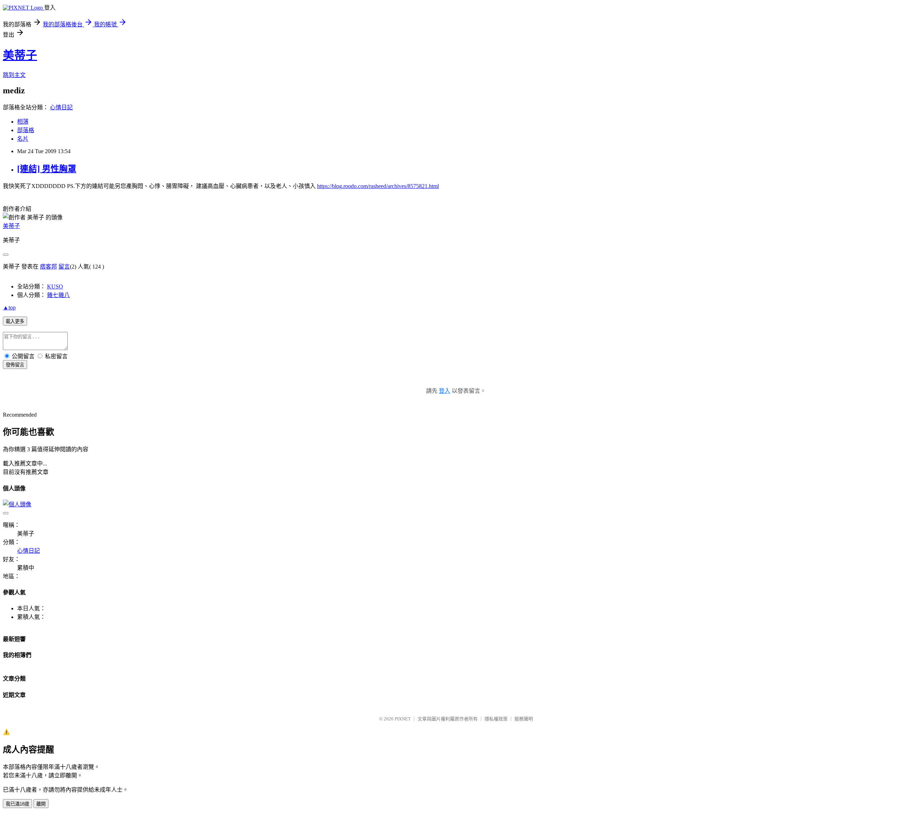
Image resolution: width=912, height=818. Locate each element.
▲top (9, 307)
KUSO (55, 286)
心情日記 (61, 107)
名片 (22, 139)
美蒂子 (20, 55)
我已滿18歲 (17, 804)
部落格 (25, 130)
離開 (41, 804)
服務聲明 (523, 718)
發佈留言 (15, 365)
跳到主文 (14, 75)
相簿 (22, 122)
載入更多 (15, 321)
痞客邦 (48, 267)
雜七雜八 (58, 295)
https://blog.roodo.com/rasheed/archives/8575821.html (378, 186)
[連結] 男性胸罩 (46, 168)
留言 (64, 267)
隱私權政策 (496, 718)
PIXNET (403, 718)
